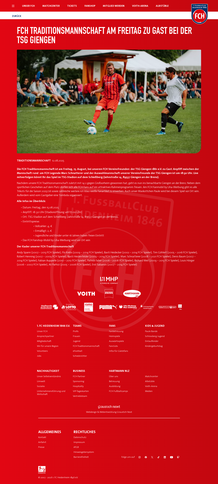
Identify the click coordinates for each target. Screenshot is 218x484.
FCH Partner (79, 376)
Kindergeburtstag (154, 346)
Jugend (76, 341)
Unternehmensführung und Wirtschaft (51, 392)
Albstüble (162, 6)
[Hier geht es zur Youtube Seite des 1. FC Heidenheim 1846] (169, 457)
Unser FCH (28, 6)
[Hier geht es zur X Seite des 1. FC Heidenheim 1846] (150, 457)
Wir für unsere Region (47, 346)
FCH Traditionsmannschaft (86, 346)
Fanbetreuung (116, 331)
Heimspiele (114, 336)
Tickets (72, 6)
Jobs (39, 356)
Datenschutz (80, 437)
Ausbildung (114, 386)
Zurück (16, 16)
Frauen (76, 336)
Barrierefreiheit (81, 457)
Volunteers (42, 351)
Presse (41, 447)
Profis (75, 331)
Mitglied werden (114, 6)
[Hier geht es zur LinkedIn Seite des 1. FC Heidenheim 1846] (163, 457)
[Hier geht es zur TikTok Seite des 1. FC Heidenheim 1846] (157, 457)
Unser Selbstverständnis (49, 376)
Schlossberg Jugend (155, 336)
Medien (149, 391)
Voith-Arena (140, 6)
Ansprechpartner (45, 336)
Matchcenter (51, 6)
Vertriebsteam (80, 396)
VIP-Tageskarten (81, 391)
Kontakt (42, 437)
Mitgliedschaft (44, 341)
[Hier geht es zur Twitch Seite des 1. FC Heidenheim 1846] (176, 457)
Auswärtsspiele (116, 341)
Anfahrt (42, 442)
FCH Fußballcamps (118, 391)
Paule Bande (151, 331)
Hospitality (78, 386)
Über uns (113, 376)
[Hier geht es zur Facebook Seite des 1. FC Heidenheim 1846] (144, 457)
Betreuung (114, 381)
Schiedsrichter (80, 356)
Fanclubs (113, 346)
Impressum (79, 442)
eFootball (77, 351)
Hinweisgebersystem (84, 452)
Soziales (41, 386)
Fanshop (90, 6)
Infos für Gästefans (118, 351)
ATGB (76, 447)
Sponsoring (78, 381)
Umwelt (41, 381)
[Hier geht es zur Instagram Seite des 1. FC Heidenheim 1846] (138, 457)
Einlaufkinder (151, 341)
